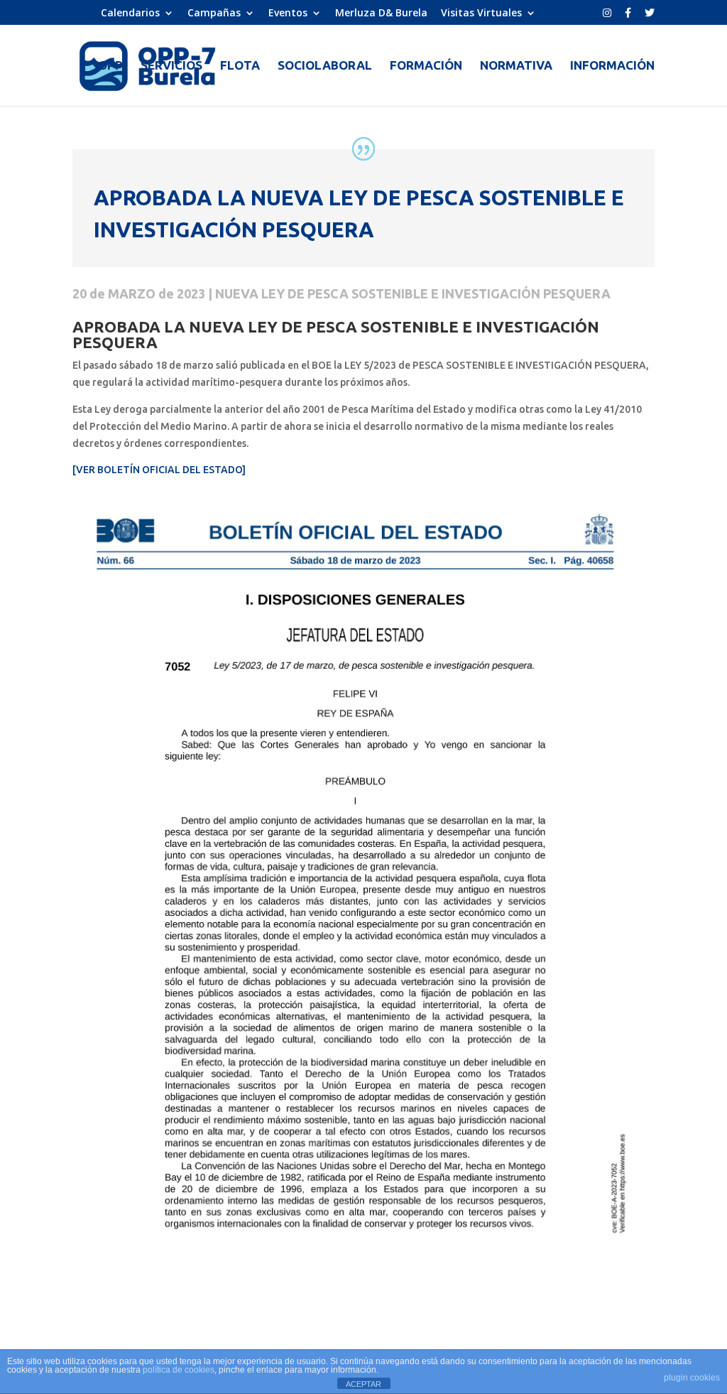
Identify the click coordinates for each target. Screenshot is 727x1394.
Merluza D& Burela (381, 13)
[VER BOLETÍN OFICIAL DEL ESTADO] (159, 469)
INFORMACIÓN (612, 66)
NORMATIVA (516, 66)
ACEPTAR (363, 1384)
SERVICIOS (171, 66)
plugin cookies (692, 1378)
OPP (110, 66)
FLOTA (240, 66)
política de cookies (178, 1370)
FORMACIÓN (426, 66)
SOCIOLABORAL (325, 66)
